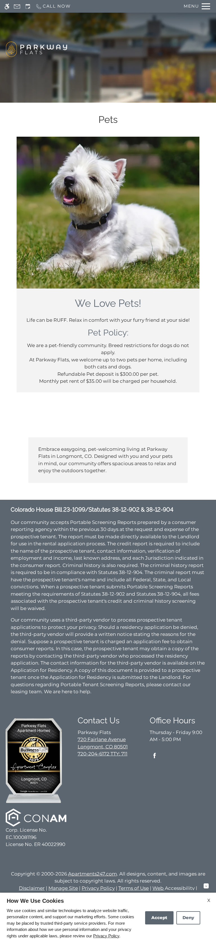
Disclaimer (32, 888)
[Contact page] (17, 6)
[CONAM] (36, 818)
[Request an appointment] (27, 6)
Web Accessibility (173, 888)
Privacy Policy (98, 888)
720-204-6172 (102, 754)
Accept (159, 917)
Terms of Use (133, 888)
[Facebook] (154, 758)
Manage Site (63, 888)
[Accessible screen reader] (7, 6)
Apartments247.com (92, 874)
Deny (188, 917)
